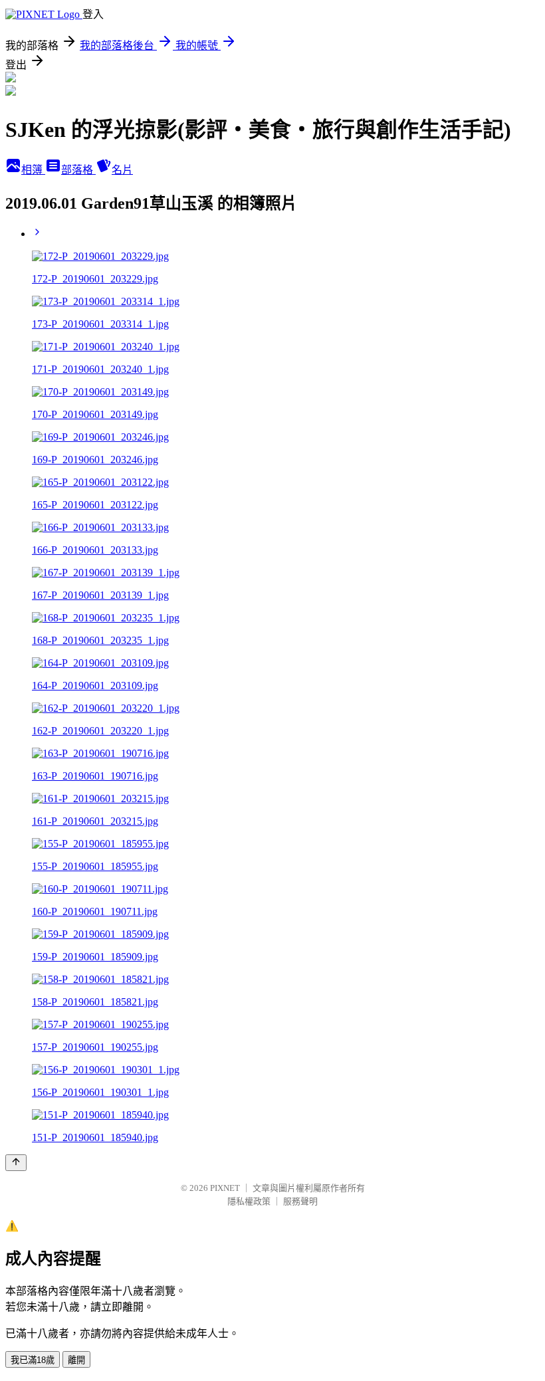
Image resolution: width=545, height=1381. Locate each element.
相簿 (33, 169)
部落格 (78, 169)
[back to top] (16, 1162)
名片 (122, 169)
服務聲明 (300, 1201)
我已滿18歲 (32, 1360)
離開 (76, 1360)
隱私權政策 (249, 1201)
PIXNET (225, 1188)
